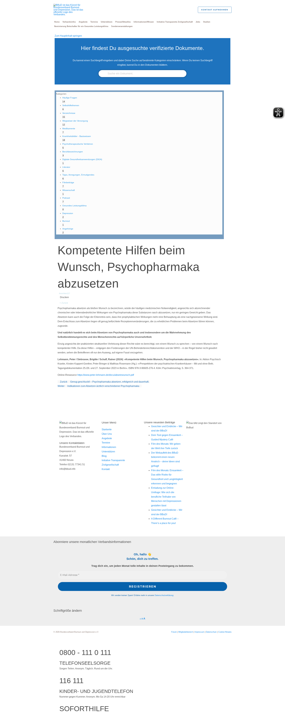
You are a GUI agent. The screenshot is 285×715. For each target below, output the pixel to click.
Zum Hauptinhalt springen (68, 36)
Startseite (107, 429)
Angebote (83, 22)
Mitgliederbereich (186, 632)
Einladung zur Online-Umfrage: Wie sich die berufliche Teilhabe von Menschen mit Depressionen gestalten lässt (166, 497)
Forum (174, 632)
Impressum (200, 632)
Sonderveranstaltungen (122, 26)
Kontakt (106, 469)
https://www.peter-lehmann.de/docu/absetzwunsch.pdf (105, 375)
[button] (191, 10)
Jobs (198, 22)
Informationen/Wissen (144, 22)
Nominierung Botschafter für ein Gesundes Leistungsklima (81, 26)
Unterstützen (106, 22)
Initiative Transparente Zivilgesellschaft (175, 22)
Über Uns (107, 434)
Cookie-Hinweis (225, 632)
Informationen (109, 447)
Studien (206, 22)
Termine (94, 22)
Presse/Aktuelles (123, 22)
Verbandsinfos (69, 22)
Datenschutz (211, 632)
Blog (104, 456)
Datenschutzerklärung (164, 595)
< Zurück (64, 303)
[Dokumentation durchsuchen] (104, 73)
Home (57, 22)
